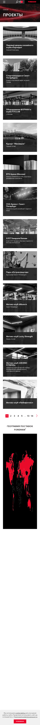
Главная (5, 9)
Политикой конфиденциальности (25, 717)
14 (32, 416)
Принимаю (20, 721)
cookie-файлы (20, 713)
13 (28, 416)
